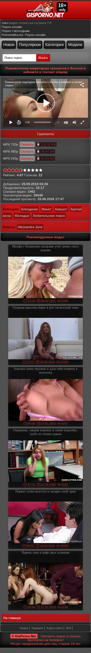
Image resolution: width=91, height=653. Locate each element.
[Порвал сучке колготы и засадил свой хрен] (45, 523)
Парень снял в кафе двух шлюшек (46, 552)
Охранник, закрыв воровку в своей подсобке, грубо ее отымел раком (45, 432)
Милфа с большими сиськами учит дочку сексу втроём (45, 248)
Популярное (30, 44)
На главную (12, 618)
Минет (46, 209)
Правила (37, 628)
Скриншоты (45, 134)
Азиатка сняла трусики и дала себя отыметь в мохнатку (45, 370)
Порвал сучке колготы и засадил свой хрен (45, 491)
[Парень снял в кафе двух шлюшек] (45, 584)
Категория (54, 44)
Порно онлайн (12, 27)
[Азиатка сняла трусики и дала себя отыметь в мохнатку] (45, 400)
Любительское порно (49, 216)
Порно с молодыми (16, 31)
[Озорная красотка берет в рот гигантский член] (45, 339)
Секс (5, 23)
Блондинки (29, 209)
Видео (24, 628)
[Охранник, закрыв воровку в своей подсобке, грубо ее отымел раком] (45, 461)
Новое (8, 44)
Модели (75, 44)
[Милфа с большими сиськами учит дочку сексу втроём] (45, 278)
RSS (68, 628)
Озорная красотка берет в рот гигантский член (45, 307)
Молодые (22, 216)
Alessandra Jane (30, 227)
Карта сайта (55, 628)
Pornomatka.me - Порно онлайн (24, 35)
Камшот (61, 209)
